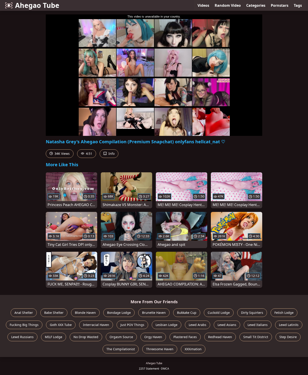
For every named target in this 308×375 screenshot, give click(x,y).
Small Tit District (255, 337)
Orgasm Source (121, 337)
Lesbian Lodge (166, 325)
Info (111, 153)
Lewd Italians (258, 325)
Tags (298, 5)
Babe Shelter (54, 312)
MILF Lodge (53, 337)
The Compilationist (120, 349)
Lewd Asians (227, 325)
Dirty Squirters (252, 312)
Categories (255, 5)
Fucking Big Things (24, 325)
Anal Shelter (23, 312)
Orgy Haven (153, 337)
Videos (203, 5)
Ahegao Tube (37, 5)
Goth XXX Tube (61, 325)
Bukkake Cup (186, 312)
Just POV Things (132, 325)
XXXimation (193, 349)
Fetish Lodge (284, 312)
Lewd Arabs (197, 325)
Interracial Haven (96, 325)
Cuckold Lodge (219, 312)
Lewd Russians (22, 337)
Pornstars (279, 5)
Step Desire (288, 337)
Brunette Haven (154, 312)
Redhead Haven (220, 337)
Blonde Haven (85, 312)
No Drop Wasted (86, 337)
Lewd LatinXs (289, 325)
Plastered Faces (185, 337)
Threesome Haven (159, 349)
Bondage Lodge (119, 312)
